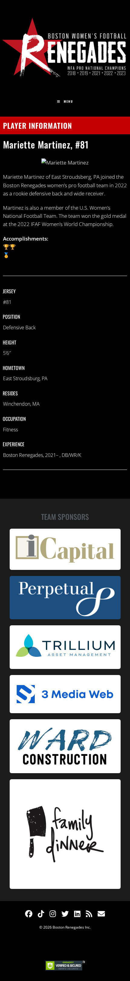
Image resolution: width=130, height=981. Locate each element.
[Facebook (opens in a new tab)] (28, 914)
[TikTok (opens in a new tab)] (41, 914)
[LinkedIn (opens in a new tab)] (77, 914)
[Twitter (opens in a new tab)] (65, 914)
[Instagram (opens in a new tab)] (53, 914)
